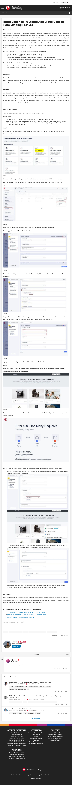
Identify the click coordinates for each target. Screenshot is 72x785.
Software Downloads (55, 738)
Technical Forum (16, 735)
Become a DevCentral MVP (17, 745)
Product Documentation (36, 733)
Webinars (36, 740)
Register (61, 8)
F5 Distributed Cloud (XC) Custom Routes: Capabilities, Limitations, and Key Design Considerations (35, 696)
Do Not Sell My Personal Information (51, 775)
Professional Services (55, 735)
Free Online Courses (36, 742)
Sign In (67, 8)
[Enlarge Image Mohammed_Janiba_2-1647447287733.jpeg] (36, 250)
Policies (21, 775)
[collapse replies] (2, 660)
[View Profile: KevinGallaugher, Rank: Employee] (6, 710)
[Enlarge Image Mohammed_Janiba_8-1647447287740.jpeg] (38, 526)
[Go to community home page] (13, 8)
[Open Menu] (69, 13)
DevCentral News (17, 733)
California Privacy (35, 775)
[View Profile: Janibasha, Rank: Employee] (7, 644)
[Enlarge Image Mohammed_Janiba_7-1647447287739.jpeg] (38, 492)
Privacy (27, 775)
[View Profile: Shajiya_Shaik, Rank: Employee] (6, 684)
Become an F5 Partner (16, 756)
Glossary (36, 736)
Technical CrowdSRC (17, 738)
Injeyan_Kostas (13, 699)
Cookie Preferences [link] (36, 778)
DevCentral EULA (17, 742)
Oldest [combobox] (68, 654)
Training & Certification (36, 744)
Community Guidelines (16, 740)
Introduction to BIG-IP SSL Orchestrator (21, 709)
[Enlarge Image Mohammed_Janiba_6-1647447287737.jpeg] (36, 440)
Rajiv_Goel (14, 660)
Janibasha (15, 642)
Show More (37, 718)
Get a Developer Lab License (16, 744)
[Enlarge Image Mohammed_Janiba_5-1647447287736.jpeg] (36, 390)
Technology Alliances (17, 755)
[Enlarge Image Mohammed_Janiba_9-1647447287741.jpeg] (38, 565)
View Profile (16, 646)
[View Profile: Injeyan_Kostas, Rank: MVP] (6, 697)
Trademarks (14, 775)
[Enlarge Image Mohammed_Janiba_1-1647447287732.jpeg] (36, 204)
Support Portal (55, 740)
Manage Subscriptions (55, 733)
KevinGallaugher (13, 710)
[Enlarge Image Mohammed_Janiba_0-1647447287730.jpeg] (36, 155)
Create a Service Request (55, 736)
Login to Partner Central (17, 758)
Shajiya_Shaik (13, 684)
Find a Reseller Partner (16, 753)
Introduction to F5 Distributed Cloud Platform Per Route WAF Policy (30, 682)
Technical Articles (7, 13)
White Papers (36, 735)
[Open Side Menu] (2, 7)
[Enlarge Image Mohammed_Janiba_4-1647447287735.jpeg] (36, 338)
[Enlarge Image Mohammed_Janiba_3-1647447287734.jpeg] (36, 295)
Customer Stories (36, 738)
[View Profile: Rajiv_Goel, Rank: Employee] (8, 661)
